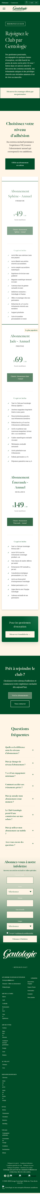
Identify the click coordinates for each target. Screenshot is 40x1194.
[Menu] (4, 8)
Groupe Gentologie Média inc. (20, 1181)
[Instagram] (8, 1176)
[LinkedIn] (23, 1176)
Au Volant (5, 1061)
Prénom (20, 898)
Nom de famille (20, 910)
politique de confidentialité (24, 933)
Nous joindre (31, 997)
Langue (20, 921)
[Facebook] (5, 1176)
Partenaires (31, 990)
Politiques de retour (28, 1165)
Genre (20, 886)
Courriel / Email (20, 875)
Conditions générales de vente (14, 1165)
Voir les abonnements (20, 695)
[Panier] (26, 2)
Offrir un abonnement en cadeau (20, 163)
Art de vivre (6, 1025)
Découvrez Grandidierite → (20, 634)
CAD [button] (31, 3)
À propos (34, 978)
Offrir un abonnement (14, 984)
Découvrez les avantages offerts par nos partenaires (20, 92)
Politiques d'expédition (13, 1168)
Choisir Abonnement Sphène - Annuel (20, 231)
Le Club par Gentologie (16, 977)
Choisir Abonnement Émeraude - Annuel (20, 522)
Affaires (5, 977)
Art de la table (7, 993)
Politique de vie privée (13, 1163)
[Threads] (32, 1176)
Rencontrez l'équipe (31, 983)
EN (36, 3)
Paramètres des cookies (27, 1168)
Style (4, 1107)
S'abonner (5, 3)
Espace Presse (32, 987)
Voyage (4, 1130)
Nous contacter (20, 704)
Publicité (30, 994)
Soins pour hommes (9, 1074)
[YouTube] (14, 1176)
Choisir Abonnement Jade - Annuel (20, 377)
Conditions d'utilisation (26, 1163)
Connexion (14, 3)
